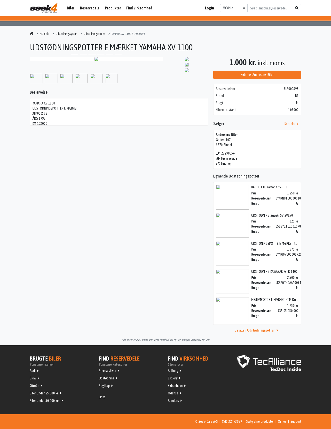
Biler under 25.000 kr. (44, 393)
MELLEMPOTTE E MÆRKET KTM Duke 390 (278, 300)
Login (209, 8)
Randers (173, 401)
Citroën (34, 386)
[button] (40, 59)
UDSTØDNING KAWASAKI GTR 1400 (274, 272)
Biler (70, 8)
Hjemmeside (229, 158)
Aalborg (173, 371)
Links (102, 397)
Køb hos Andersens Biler (257, 75)
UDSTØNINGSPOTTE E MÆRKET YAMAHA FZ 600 (283, 243)
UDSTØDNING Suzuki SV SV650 (272, 215)
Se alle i (254, 330)
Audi (33, 371)
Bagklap (104, 386)
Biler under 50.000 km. (45, 401)
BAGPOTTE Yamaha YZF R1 (269, 187)
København (175, 386)
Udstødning (106, 378)
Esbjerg (173, 378)
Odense (173, 393)
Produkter (113, 8)
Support (296, 421)
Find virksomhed (139, 8)
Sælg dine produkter (260, 421)
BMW (33, 378)
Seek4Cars (43, 8)
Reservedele (90, 8)
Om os (282, 421)
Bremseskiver (107, 371)
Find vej (226, 163)
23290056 (228, 153)
